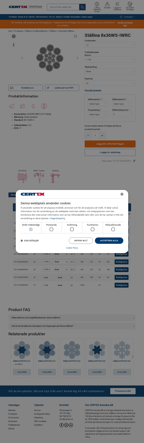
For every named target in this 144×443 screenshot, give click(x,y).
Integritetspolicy (57, 218)
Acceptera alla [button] (109, 240)
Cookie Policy (72, 248)
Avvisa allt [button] (80, 240)
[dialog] (72, 221)
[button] (30, 240)
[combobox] (122, 194)
